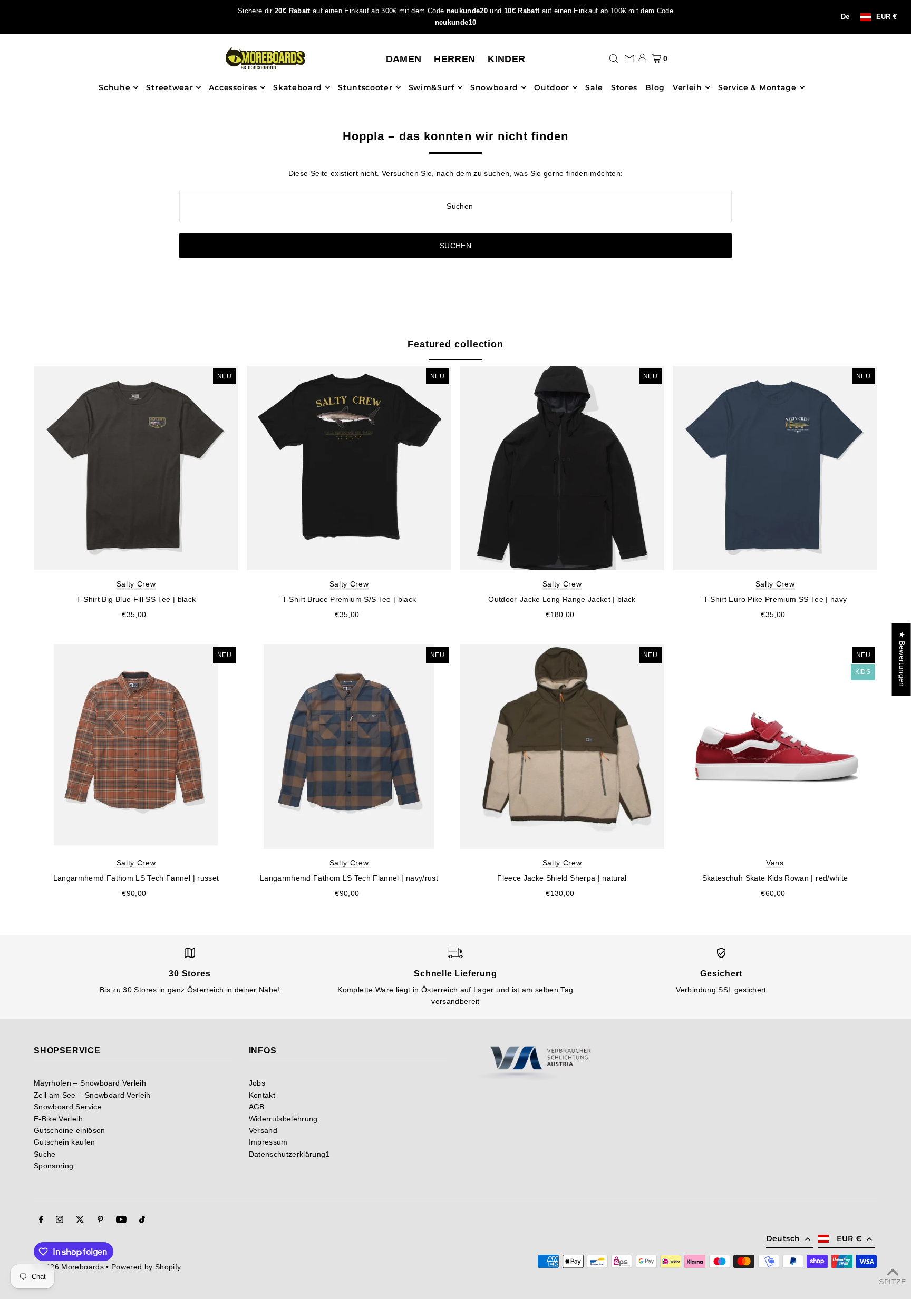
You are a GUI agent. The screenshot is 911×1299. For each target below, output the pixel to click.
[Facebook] (41, 1220)
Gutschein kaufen (64, 1142)
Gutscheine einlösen (69, 1130)
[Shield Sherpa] (562, 746)
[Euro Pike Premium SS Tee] (775, 468)
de (845, 17)
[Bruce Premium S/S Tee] (349, 468)
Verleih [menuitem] (687, 87)
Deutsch (783, 1238)
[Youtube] (121, 1220)
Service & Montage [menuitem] (757, 87)
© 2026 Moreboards (69, 1267)
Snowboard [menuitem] (494, 87)
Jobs (257, 1083)
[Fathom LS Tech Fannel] (136, 746)
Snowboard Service (68, 1106)
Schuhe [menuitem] (114, 87)
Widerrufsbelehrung (283, 1119)
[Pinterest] (100, 1220)
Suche (45, 1154)
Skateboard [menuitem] (297, 87)
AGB (257, 1106)
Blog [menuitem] (655, 87)
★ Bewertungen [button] (902, 659)
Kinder (506, 59)
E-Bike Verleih (58, 1119)
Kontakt (262, 1095)
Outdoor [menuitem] (551, 87)
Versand (263, 1130)
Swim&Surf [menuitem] (431, 87)
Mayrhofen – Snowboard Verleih (90, 1083)
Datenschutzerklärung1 (289, 1154)
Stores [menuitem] (624, 87)
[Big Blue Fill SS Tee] (136, 468)
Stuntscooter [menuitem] (365, 87)
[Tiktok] (142, 1220)
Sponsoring (54, 1165)
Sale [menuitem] (594, 87)
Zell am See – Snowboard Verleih (92, 1095)
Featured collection (455, 344)
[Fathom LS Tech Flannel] (349, 746)
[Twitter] (80, 1220)
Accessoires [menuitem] (233, 87)
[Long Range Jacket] (562, 468)
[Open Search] (613, 58)
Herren (454, 59)
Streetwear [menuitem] (169, 87)
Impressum (268, 1142)
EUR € (886, 17)
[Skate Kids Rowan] (775, 746)
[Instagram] (59, 1220)
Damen (404, 59)
